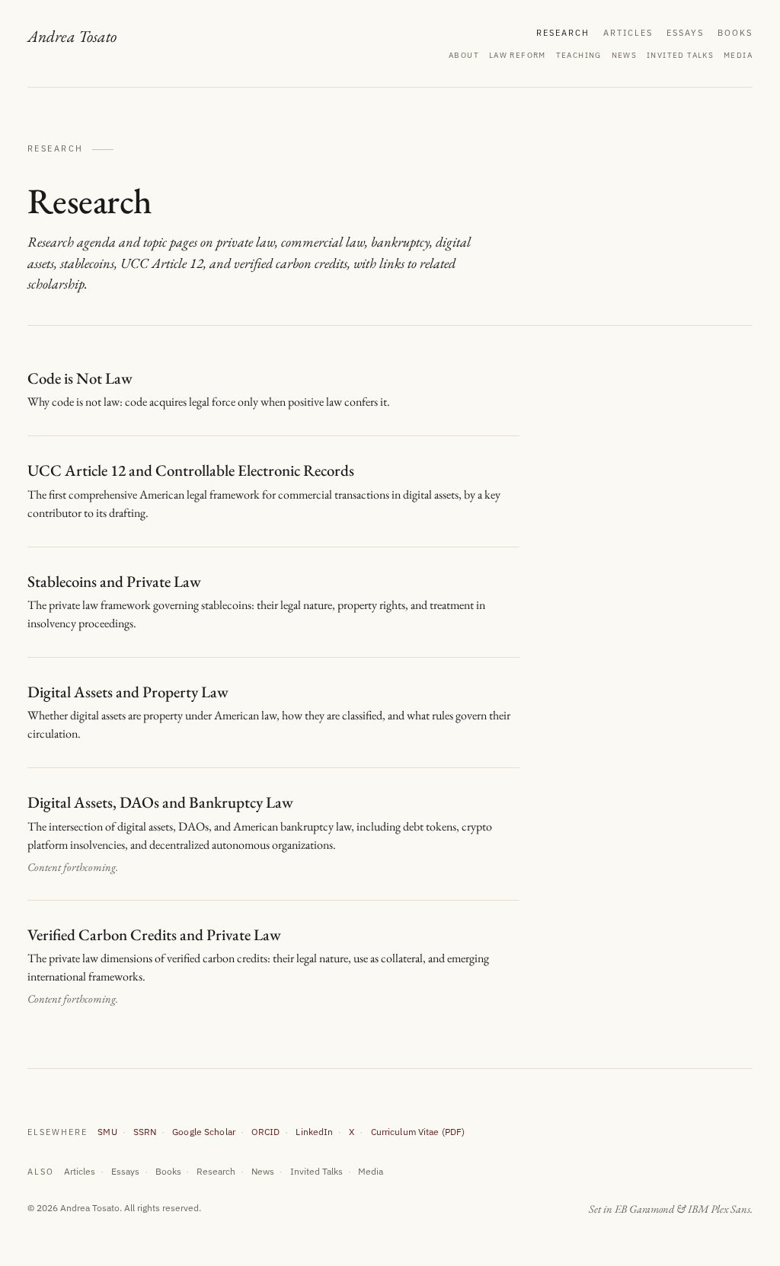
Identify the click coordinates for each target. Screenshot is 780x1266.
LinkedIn (314, 1131)
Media (738, 55)
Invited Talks (680, 55)
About (464, 55)
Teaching (579, 55)
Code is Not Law (80, 378)
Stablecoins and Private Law (114, 581)
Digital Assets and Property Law (128, 691)
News (625, 55)
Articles (628, 32)
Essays (685, 32)
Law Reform (517, 55)
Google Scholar (203, 1131)
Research (563, 32)
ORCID (265, 1131)
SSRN (145, 1131)
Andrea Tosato (72, 35)
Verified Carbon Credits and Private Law (154, 934)
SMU (107, 1131)
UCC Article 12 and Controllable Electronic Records (190, 470)
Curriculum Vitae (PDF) (418, 1131)
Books (735, 32)
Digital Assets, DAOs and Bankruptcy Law (160, 802)
